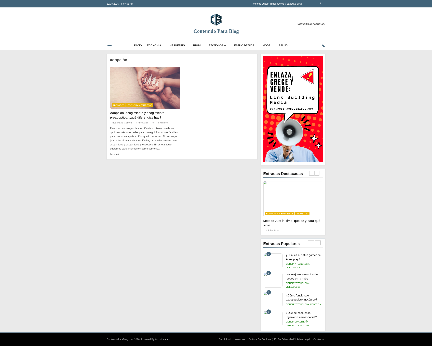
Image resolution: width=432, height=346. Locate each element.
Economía (154, 45)
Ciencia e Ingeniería (297, 322)
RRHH (197, 45)
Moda (267, 45)
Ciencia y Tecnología (297, 264)
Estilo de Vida (244, 45)
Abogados (118, 105)
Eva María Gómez (122, 122)
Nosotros (240, 339)
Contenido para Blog (216, 31)
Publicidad (225, 339)
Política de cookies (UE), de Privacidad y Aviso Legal (279, 339)
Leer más (115, 154)
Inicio (138, 45)
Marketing (177, 45)
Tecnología (217, 45)
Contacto (318, 339)
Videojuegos (293, 268)
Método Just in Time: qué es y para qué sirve (277, 3)
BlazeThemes (162, 339)
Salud (283, 45)
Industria (302, 213)
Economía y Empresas (140, 105)
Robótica (315, 304)
